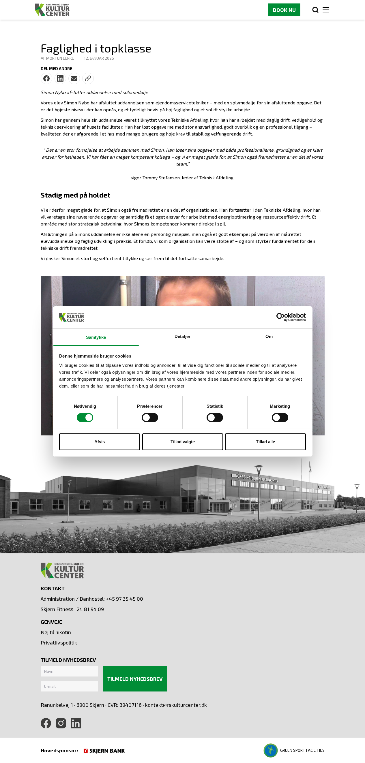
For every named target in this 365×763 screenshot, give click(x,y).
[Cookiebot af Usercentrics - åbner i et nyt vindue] (280, 317)
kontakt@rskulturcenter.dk (176, 705)
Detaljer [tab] (182, 336)
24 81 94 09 (90, 609)
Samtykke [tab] (96, 337)
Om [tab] (269, 336)
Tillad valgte (183, 441)
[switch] (150, 417)
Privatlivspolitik (59, 642)
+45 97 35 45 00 (124, 598)
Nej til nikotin (56, 632)
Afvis (99, 441)
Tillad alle (265, 441)
